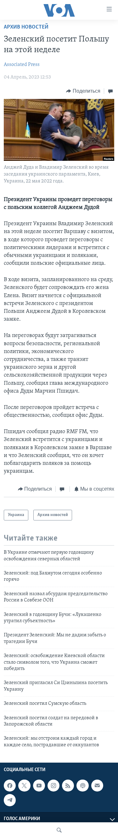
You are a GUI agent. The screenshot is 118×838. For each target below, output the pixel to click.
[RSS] (68, 786)
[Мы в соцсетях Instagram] (53, 786)
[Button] (83, 91)
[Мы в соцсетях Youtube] (39, 786)
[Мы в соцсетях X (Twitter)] (24, 786)
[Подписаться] (97, 786)
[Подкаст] (82, 786)
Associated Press (22, 64)
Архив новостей (26, 27)
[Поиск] (59, 830)
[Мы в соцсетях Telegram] (10, 800)
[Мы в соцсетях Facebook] (10, 786)
